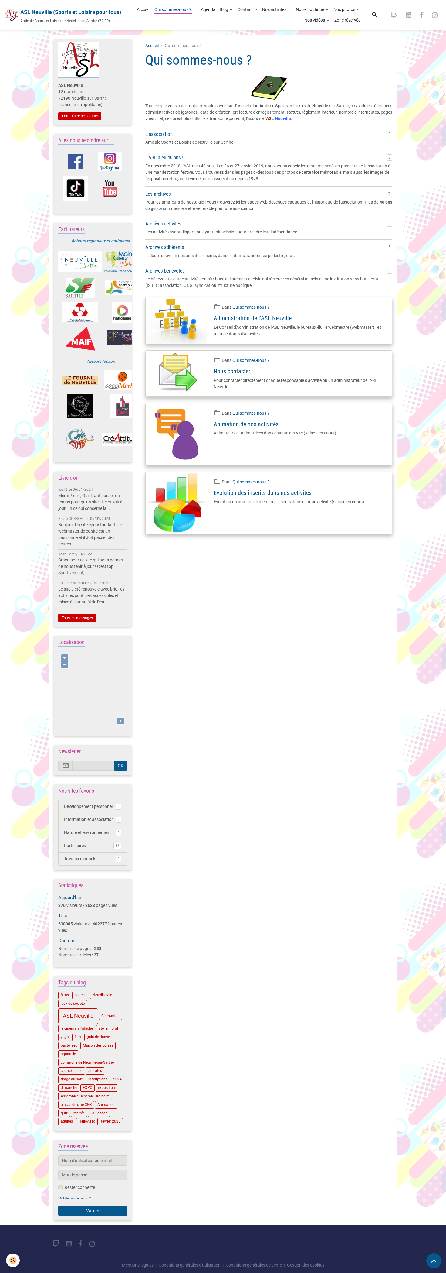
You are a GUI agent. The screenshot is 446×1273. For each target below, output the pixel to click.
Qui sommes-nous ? (173, 9)
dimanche (69, 1088)
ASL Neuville (78, 1016)
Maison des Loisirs (98, 1045)
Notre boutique (310, 9)
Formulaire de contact (80, 116)
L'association (159, 134)
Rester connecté (80, 1187)
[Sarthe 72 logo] (80, 288)
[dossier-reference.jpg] (269, 88)
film (78, 1037)
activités (95, 1071)
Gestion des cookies (305, 1265)
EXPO (87, 1088)
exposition (106, 1088)
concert (81, 995)
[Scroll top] (433, 1260)
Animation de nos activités (246, 424)
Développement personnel (92, 806)
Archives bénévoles (165, 271)
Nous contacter (232, 371)
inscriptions (97, 1079)
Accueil (143, 9)
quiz (64, 1113)
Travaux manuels (92, 858)
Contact (246, 9)
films (65, 995)
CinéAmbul (110, 1016)
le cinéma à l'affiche (77, 1028)
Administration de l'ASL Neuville (253, 318)
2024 (117, 1079)
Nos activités (274, 9)
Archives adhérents (164, 247)
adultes (67, 1121)
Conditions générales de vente (254, 1265)
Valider (92, 1210)
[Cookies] (13, 1260)
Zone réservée (347, 20)
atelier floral (108, 1028)
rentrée (79, 1113)
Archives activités (163, 224)
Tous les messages (77, 618)
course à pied (72, 1071)
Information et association (92, 819)
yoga (65, 1037)
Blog (224, 9)
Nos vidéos (315, 20)
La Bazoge (98, 1113)
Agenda (208, 9)
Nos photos (344, 9)
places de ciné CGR (76, 1105)
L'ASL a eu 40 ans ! (164, 157)
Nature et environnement (92, 832)
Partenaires (92, 845)
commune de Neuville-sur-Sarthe (87, 1062)
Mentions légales (138, 1265)
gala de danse (98, 1037)
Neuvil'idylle (102, 995)
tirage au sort (72, 1079)
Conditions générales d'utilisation (190, 1265)
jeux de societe (73, 1003)
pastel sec (69, 1045)
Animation (106, 1105)
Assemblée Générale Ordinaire (85, 1096)
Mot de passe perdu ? (74, 1198)
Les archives (158, 194)
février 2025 (110, 1121)
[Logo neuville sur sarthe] (80, 261)
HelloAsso (87, 1121)
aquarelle (68, 1054)
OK (120, 765)
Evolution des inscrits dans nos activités (263, 492)
